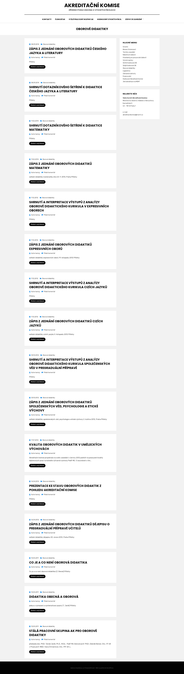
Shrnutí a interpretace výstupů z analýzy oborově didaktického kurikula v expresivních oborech (69, 206)
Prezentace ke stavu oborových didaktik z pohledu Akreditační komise (65, 488)
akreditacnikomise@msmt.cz (133, 115)
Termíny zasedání (129, 52)
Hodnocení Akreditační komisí (133, 79)
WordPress (110, 668)
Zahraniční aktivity (129, 74)
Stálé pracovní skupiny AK (81, 19)
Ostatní (125, 47)
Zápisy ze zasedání (133, 19)
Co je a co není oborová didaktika (58, 562)
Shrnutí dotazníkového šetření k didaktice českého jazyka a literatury (65, 89)
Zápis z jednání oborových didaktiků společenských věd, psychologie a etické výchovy (63, 406)
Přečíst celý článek (37, 67)
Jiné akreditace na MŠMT (131, 82)
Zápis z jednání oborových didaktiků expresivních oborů (60, 247)
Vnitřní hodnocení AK (130, 63)
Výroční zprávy (128, 60)
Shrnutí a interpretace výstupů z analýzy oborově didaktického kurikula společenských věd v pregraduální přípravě (69, 364)
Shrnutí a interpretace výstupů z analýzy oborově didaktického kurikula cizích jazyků (68, 285)
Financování (127, 76)
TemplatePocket (90, 668)
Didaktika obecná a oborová (53, 597)
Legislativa (126, 71)
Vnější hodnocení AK (129, 65)
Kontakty (46, 19)
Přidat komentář (49, 57)
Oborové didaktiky (49, 44)
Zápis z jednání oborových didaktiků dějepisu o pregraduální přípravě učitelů (69, 526)
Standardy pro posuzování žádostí (134, 57)
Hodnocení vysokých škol (109, 19)
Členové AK (60, 19)
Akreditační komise (92, 5)
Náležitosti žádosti (129, 55)
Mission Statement (129, 49)
